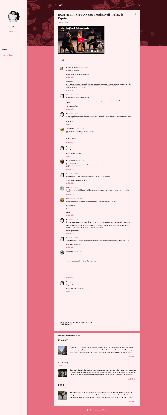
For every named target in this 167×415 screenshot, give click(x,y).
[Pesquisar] (139, 5)
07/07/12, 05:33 (76, 81)
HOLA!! (61, 385)
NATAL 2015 (63, 362)
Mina (67, 187)
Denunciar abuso (7, 55)
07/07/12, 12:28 (73, 147)
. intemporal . (70, 251)
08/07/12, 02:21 (78, 199)
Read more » (132, 356)
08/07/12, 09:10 (73, 238)
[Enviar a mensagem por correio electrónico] (63, 60)
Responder (70, 77)
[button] (135, 14)
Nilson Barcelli (70, 160)
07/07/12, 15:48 (79, 160)
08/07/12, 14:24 (73, 282)
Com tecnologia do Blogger (98, 410)
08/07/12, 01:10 (74, 187)
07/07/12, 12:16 (73, 113)
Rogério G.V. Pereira (72, 68)
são (61, 4)
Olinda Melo (69, 199)
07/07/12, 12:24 (79, 128)
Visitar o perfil (13, 31)
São (67, 94)
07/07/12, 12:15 (73, 94)
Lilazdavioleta (70, 128)
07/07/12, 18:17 (73, 174)
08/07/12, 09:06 (73, 219)
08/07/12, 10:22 (79, 251)
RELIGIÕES (63, 340)
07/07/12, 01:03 (83, 68)
